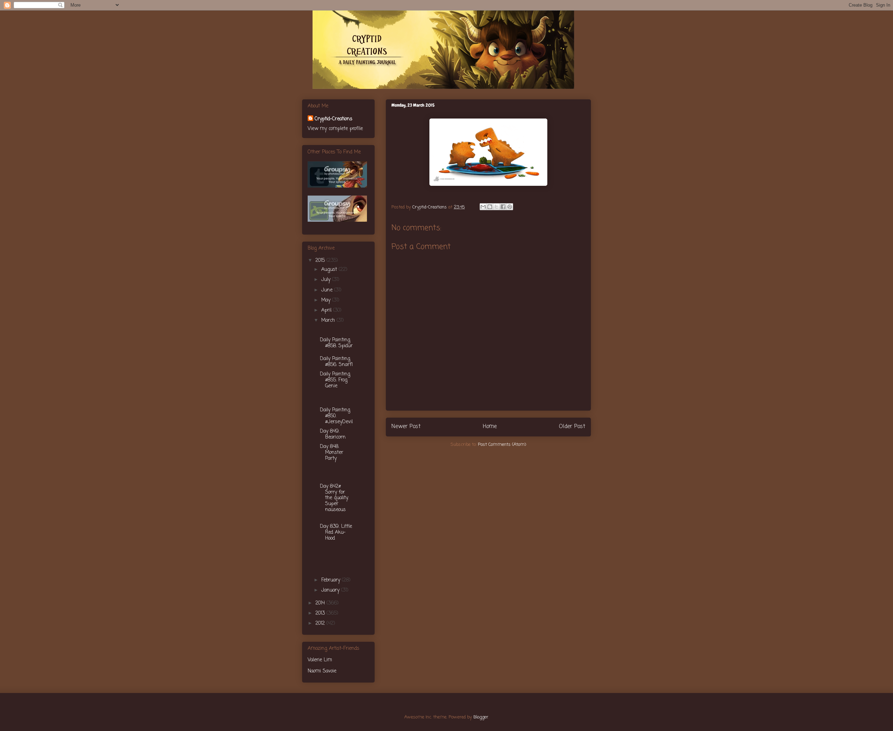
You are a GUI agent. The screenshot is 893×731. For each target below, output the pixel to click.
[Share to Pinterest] (509, 206)
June (327, 290)
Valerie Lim (320, 660)
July (326, 279)
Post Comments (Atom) (502, 444)
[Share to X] (496, 206)
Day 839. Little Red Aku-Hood (336, 532)
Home (490, 426)
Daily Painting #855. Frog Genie (335, 380)
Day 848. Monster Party (331, 452)
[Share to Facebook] (503, 206)
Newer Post (406, 426)
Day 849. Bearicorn (333, 434)
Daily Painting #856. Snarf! (336, 361)
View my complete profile (335, 128)
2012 (321, 623)
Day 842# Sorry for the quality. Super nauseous (334, 498)
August (330, 269)
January (331, 590)
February (331, 580)
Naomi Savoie (322, 671)
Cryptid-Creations (333, 119)
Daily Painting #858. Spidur (336, 343)
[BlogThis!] (489, 206)
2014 (321, 603)
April (327, 310)
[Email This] (483, 206)
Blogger (480, 717)
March (329, 320)
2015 (321, 260)
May (326, 300)
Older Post (572, 426)
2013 (321, 613)
